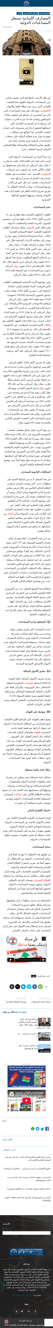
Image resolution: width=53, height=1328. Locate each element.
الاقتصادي (46, 110)
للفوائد (36, 732)
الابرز (19, 13)
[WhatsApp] (40, 986)
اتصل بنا (22, 1320)
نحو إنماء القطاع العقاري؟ (16, 1002)
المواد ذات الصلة (19, 1012)
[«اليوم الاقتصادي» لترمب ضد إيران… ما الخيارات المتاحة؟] (44, 1036)
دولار (15, 266)
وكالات (47, 325)
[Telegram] (23, 986)
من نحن (29, 1320)
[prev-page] (48, 1057)
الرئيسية (47, 9)
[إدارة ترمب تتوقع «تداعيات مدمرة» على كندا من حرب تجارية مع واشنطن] (44, 1048)
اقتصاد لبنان (36, 9)
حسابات (18, 794)
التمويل (30, 227)
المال (10, 513)
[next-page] (44, 1057)
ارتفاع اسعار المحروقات (41, 1002)
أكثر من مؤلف (7, 1012)
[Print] (11, 986)
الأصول (47, 551)
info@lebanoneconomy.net (22, 1295)
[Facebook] (34, 986)
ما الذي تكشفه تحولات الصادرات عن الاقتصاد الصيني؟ (29, 1189)
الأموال (47, 655)
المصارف (46, 174)
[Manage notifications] (6, 1322)
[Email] (17, 986)
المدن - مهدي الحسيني (43, 976)
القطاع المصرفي (42, 880)
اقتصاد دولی (44, 1039)
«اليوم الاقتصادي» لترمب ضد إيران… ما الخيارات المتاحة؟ (27, 1169)
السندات (28, 683)
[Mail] (21, 1311)
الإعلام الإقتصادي (30, 13)
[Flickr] (28, 1311)
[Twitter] (28, 986)
